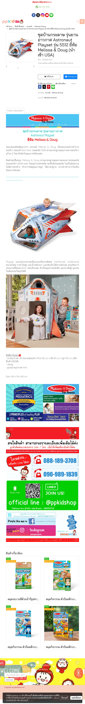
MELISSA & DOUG (50, 98)
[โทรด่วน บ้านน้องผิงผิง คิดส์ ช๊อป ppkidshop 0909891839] (42, 474)
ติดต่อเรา (34, 679)
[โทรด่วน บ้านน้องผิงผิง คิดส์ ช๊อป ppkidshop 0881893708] (42, 460)
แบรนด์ (48, 93)
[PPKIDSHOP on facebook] (42, 521)
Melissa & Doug (57, 93)
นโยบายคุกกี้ (24, 700)
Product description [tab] (15, 110)
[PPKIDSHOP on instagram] (42, 531)
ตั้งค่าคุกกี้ (64, 698)
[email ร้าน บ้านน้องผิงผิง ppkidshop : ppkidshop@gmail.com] (42, 515)
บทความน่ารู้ (36, 682)
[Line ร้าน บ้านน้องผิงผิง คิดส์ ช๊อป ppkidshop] (42, 496)
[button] (77, 21)
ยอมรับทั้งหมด (76, 698)
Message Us (72, 77)
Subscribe (9, 680)
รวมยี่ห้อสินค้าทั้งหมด (39, 669)
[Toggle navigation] (82, 21)
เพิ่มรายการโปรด (45, 84)
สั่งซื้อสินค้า (50, 77)
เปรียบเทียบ (61, 84)
